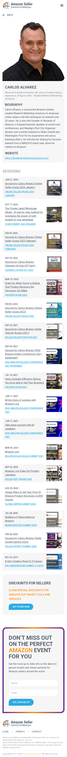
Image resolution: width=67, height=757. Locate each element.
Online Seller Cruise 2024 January (19, 194)
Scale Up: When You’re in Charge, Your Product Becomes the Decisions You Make (22, 287)
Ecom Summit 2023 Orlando (20, 224)
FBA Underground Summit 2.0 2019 (24, 565)
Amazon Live (12, 451)
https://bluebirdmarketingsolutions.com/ (27, 158)
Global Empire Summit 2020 (20, 504)
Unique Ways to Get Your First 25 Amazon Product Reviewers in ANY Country (24, 496)
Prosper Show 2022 (16, 295)
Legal (5, 731)
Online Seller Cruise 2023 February (19, 247)
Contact (37, 731)
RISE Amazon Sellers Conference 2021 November (24, 364)
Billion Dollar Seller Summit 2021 (24, 456)
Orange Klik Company (32, 754)
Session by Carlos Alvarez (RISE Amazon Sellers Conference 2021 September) (23, 354)
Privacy (20, 731)
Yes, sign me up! (21, 702)
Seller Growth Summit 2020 (20, 546)
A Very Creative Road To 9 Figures (23, 561)
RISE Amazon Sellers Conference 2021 (24, 410)
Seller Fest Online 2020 (18, 479)
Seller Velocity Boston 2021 (21, 337)
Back (10, 15)
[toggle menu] (62, 5)
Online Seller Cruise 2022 (19, 316)
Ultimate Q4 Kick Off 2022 (19, 270)
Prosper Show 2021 (16, 387)
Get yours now (20, 607)
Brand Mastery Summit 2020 (21, 525)
